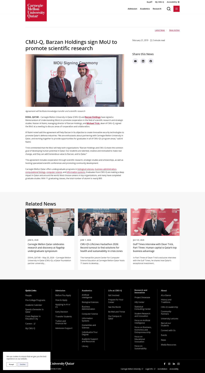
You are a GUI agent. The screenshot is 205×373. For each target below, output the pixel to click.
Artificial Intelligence (87, 296)
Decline (22, 364)
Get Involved (113, 295)
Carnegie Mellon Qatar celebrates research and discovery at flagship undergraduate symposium (46, 248)
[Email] (135, 61)
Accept (11, 364)
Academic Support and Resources (90, 340)
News (163, 340)
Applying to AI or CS (62, 305)
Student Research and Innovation (142, 314)
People (28, 295)
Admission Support (63, 328)
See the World (114, 307)
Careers (29, 323)
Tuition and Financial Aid (60, 322)
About (164, 290)
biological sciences (85, 169)
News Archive (174, 30)
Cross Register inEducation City (33, 317)
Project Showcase (142, 297)
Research (157, 8)
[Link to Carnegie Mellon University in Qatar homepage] (36, 10)
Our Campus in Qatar (114, 317)
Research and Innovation (141, 291)
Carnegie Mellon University (131, 369)
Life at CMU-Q (115, 290)
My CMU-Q (159, 2)
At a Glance (166, 295)
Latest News (160, 30)
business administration (105, 169)
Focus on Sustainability (141, 347)
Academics (145, 8)
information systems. (76, 172)
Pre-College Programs (35, 300)
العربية (149, 2)
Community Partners (166, 312)
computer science (54, 172)
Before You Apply (63, 295)
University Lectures (169, 318)
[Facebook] (151, 61)
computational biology (35, 172)
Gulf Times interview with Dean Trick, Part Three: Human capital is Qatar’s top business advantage (155, 248)
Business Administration (88, 307)
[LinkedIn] (143, 61)
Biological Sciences (90, 302)
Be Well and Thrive (116, 312)
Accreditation (162, 369)
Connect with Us (168, 330)
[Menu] (176, 9)
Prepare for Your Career (115, 300)
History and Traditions (166, 300)
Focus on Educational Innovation (140, 339)
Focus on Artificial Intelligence (142, 321)
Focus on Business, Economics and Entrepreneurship (143, 329)
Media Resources (168, 344)
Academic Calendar (33, 305)
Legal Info (149, 369)
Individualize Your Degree (90, 333)
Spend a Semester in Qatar (34, 310)
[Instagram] (169, 364)
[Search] (168, 8)
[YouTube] (178, 364)
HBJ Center (139, 302)
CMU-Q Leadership (169, 307)
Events (164, 335)
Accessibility (172, 2)
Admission (132, 8)
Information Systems (87, 319)
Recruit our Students (166, 324)
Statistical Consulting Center (143, 307)
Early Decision (61, 312)
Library (85, 346)
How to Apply (61, 300)
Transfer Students (63, 316)
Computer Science (90, 314)
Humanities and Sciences (89, 326)
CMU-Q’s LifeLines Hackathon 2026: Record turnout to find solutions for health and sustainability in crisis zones (101, 248)
